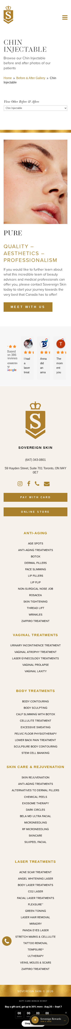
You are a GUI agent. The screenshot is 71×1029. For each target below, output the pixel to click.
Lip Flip (35, 582)
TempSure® (36, 949)
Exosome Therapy (35, 803)
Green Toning (35, 911)
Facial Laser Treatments (35, 898)
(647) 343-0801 (35, 459)
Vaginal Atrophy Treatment (35, 652)
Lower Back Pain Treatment (35, 740)
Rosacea (35, 595)
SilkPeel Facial (35, 842)
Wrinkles (35, 614)
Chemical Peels (35, 797)
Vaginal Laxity (36, 671)
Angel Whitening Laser (35, 878)
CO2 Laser (35, 891)
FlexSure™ (35, 904)
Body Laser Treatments (35, 885)
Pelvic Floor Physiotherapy (36, 734)
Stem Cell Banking (35, 753)
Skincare (35, 835)
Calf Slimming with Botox (35, 714)
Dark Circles (35, 810)
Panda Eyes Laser (36, 930)
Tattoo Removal (35, 943)
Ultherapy (36, 956)
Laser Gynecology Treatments (35, 658)
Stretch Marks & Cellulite (35, 937)
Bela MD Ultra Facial (35, 816)
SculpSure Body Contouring (35, 746)
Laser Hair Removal (35, 917)
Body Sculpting (35, 708)
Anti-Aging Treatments (35, 550)
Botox (35, 556)
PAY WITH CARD (35, 497)
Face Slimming (35, 569)
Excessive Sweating (36, 727)
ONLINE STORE (35, 511)
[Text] (7, 941)
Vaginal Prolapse (35, 665)
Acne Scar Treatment (35, 872)
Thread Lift (35, 608)
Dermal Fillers (35, 563)
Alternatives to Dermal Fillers (35, 790)
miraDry (36, 924)
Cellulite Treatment (35, 721)
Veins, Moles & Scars (35, 962)
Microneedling (35, 822)
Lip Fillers (35, 576)
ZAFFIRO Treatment (35, 621)
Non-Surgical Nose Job (35, 589)
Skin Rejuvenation (35, 777)
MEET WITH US (28, 307)
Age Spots (35, 543)
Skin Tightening (35, 601)
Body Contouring (35, 701)
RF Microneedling (35, 829)
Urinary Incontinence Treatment (35, 645)
